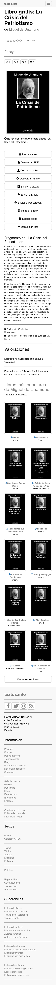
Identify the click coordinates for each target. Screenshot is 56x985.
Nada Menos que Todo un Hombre (15, 530)
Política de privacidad (15, 813)
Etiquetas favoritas (13, 952)
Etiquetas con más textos (17, 956)
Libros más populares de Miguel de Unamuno (26, 386)
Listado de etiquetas (14, 946)
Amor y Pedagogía (42, 574)
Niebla (16, 437)
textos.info (15, 694)
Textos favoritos (12, 918)
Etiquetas (9, 857)
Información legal (13, 816)
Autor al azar (10, 889)
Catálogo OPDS (12, 838)
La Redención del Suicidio (42, 667)
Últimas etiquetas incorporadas (20, 949)
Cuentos (16, 665)
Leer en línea (29, 154)
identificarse (21, 374)
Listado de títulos (13, 908)
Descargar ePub (29, 170)
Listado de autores (13, 927)
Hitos (7, 791)
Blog (6, 762)
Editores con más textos (16, 975)
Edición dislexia (29, 186)
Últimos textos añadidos (16, 911)
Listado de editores (14, 965)
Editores (8, 861)
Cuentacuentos (12, 882)
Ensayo (10, 51)
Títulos (7, 851)
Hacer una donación (14, 768)
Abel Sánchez (42, 620)
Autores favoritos (12, 933)
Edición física (29, 218)
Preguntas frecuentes (15, 765)
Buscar (7, 835)
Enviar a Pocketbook (29, 202)
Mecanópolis (42, 437)
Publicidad (9, 787)
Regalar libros (11, 879)
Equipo (8, 752)
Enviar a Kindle (29, 194)
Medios (8, 784)
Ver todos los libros (28, 679)
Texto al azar (10, 886)
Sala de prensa (12, 781)
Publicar (8, 870)
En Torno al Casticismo (16, 575)
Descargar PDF (29, 162)
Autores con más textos (16, 937)
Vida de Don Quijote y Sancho (16, 621)
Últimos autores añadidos (17, 930)
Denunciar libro (29, 226)
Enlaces (8, 801)
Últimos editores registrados (18, 968)
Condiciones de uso (14, 810)
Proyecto (8, 749)
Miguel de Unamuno (24, 29)
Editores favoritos (13, 971)
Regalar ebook (29, 210)
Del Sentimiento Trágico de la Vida (41, 484)
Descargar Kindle (29, 178)
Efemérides (10, 797)
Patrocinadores (12, 755)
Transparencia (11, 759)
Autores (8, 854)
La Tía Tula (42, 528)
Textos (7, 847)
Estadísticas (10, 794)
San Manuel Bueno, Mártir (16, 484)
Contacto (8, 772)
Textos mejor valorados (16, 914)
